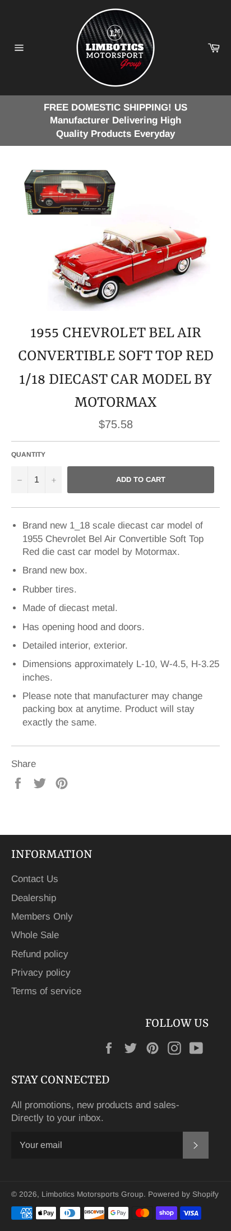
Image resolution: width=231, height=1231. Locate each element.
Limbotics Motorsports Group (92, 1194)
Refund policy (39, 954)
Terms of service (46, 991)
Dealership (33, 898)
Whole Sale (35, 935)
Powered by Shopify (183, 1194)
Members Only (42, 916)
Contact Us (34, 879)
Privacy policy (41, 972)
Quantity (28, 454)
